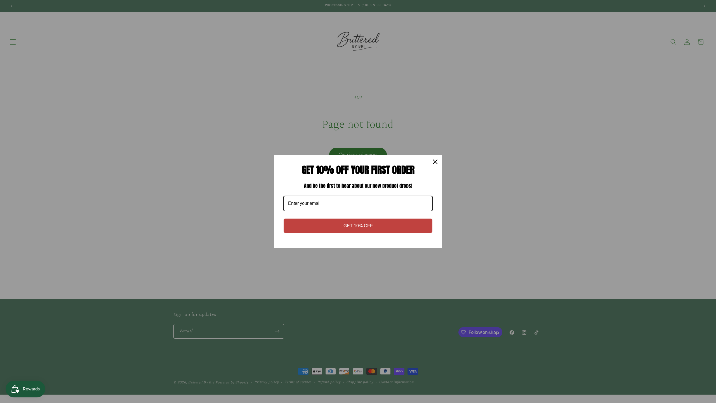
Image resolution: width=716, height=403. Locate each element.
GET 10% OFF (358, 225)
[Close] (435, 161)
